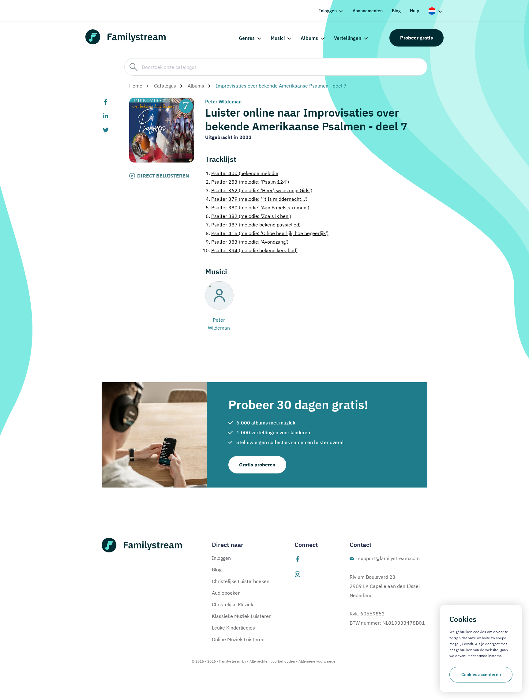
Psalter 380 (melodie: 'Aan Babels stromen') (257, 207)
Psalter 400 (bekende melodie (242, 173)
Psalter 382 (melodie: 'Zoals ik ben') (248, 216)
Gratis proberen (257, 465)
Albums (309, 38)
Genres (247, 38)
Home (135, 86)
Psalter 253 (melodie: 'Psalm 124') (247, 182)
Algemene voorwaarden (318, 661)
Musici (278, 38)
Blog (396, 10)
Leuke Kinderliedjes (233, 628)
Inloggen (328, 10)
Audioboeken (226, 593)
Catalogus (165, 86)
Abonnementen (368, 10)
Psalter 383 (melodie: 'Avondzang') (247, 242)
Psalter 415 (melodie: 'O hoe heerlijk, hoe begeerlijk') (267, 233)
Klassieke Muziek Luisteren (242, 616)
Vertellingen (347, 38)
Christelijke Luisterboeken (240, 581)
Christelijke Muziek (232, 604)
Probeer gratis (416, 38)
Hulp (414, 10)
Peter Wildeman (223, 102)
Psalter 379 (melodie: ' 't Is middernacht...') (256, 199)
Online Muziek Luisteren (238, 639)
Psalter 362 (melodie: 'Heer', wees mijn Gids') (259, 190)
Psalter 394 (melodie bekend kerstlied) (250, 250)
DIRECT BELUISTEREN (163, 176)
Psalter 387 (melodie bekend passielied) (253, 225)
